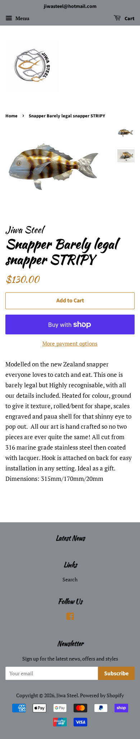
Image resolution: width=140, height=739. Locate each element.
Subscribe (116, 673)
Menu (21, 18)
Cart (129, 18)
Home (11, 116)
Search (70, 579)
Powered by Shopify (102, 695)
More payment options (70, 343)
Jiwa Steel (67, 695)
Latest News (70, 538)
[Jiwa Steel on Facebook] (70, 617)
